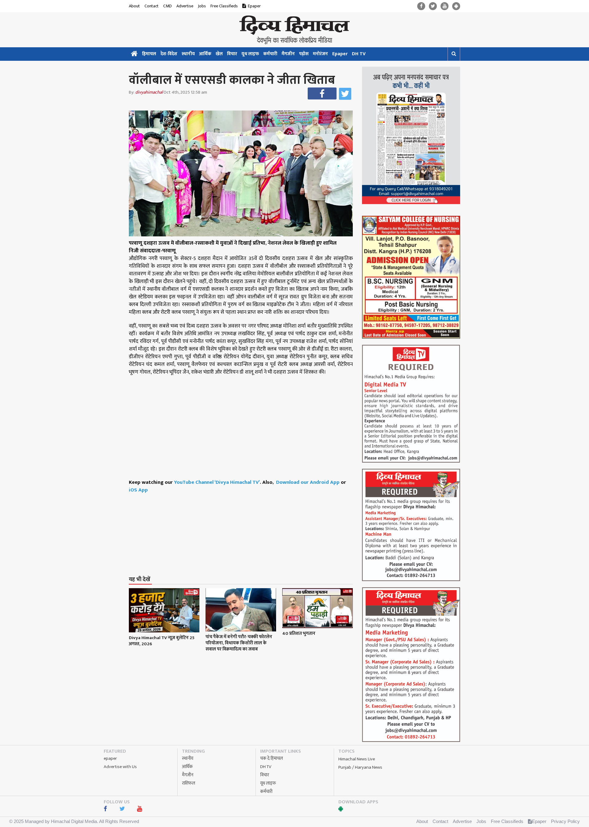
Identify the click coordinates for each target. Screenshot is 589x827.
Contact (151, 6)
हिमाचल (149, 54)
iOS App (138, 490)
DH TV (359, 54)
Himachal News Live (356, 759)
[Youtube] (444, 6)
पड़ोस (304, 54)
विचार (232, 54)
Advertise (184, 6)
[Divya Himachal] (294, 29)
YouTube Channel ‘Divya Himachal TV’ (217, 482)
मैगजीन (288, 54)
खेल (219, 54)
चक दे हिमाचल (271, 758)
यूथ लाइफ (250, 54)
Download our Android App (308, 482)
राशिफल (188, 783)
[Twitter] (433, 6)
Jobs (202, 6)
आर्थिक (205, 54)
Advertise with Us (120, 767)
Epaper (254, 6)
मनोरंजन (320, 54)
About (134, 6)
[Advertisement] (243, 523)
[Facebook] (421, 6)
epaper (110, 758)
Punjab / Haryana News (360, 767)
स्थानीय (188, 54)
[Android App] (456, 6)
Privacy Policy (565, 821)
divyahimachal (149, 92)
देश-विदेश (168, 54)
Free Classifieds (224, 6)
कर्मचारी (270, 54)
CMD (167, 6)
